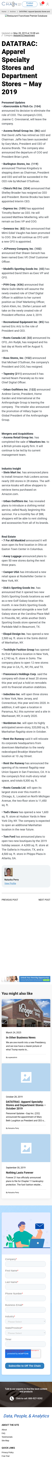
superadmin (12, 1057)
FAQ (3, 1433)
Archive (13, 12)
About (4, 1430)
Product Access (29, 4)
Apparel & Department (24, 35)
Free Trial (5, 1456)
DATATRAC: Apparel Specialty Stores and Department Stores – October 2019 (26, 1105)
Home (4, 12)
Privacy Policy (8, 1452)
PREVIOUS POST (10, 900)
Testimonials (7, 1437)
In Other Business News (20, 1037)
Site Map (5, 1440)
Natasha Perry (13, 1128)
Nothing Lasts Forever (19, 1172)
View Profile (10, 883)
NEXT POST (44, 900)
